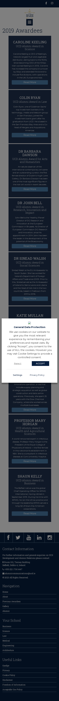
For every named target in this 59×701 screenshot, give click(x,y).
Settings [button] (17, 375)
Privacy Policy (37, 375)
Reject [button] (17, 363)
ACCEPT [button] (40, 363)
